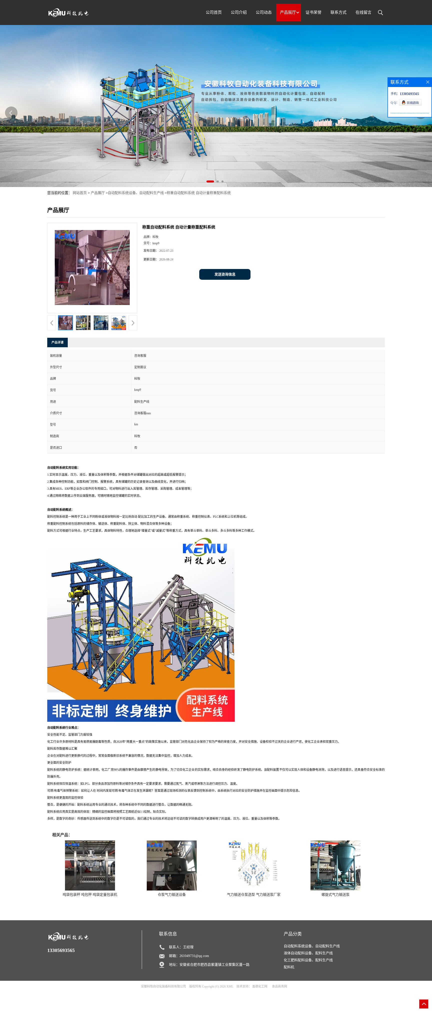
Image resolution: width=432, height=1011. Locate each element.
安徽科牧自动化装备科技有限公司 (163, 986)
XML (229, 986)
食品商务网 (279, 986)
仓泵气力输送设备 (172, 894)
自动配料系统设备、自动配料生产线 (136, 193)
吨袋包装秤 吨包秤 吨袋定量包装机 (90, 894)
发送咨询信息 (225, 274)
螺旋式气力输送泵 (336, 894)
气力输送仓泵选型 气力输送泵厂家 (253, 894)
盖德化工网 (259, 986)
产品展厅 (98, 193)
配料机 (289, 967)
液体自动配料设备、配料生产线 (308, 953)
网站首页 (80, 193)
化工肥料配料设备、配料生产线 (308, 960)
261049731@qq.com (194, 956)
